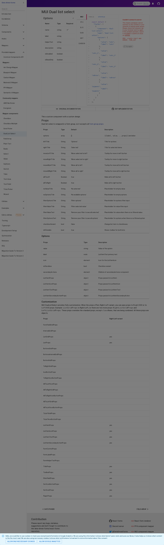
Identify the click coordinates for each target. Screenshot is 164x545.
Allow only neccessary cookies (21, 541)
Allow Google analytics (49, 541)
